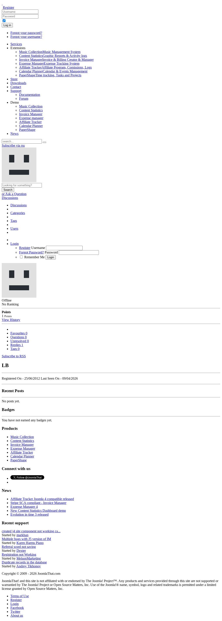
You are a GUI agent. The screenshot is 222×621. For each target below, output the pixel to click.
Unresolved (19, 341)
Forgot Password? (31, 252)
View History (11, 320)
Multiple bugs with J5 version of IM (26, 539)
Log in (7, 25)
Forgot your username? (26, 37)
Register (8, 7)
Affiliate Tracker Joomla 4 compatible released (42, 499)
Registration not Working (19, 554)
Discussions (10, 198)
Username (38, 248)
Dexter (21, 550)
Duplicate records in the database (24, 562)
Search (7, 189)
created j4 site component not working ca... (31, 531)
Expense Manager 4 (24, 507)
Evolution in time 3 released (29, 514)
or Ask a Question (14, 194)
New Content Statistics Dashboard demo (38, 510)
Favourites (18, 333)
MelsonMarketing (28, 558)
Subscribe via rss (13, 145)
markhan (22, 535)
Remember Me (34, 257)
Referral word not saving (19, 547)
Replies (16, 345)
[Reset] (44, 142)
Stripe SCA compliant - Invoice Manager (38, 503)
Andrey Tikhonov (28, 566)
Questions (18, 337)
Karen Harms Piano (30, 543)
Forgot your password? (26, 33)
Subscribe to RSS (14, 356)
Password (51, 252)
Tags (15, 349)
